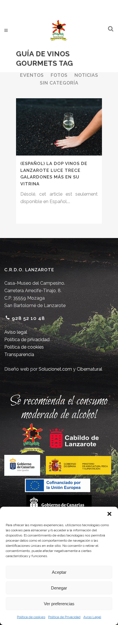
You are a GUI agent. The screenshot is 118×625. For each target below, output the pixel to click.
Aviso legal (15, 332)
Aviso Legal (92, 617)
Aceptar (59, 572)
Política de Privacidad (64, 617)
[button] (109, 514)
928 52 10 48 (28, 318)
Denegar (59, 587)
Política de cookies (31, 617)
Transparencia (19, 354)
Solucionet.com (55, 369)
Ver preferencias (59, 603)
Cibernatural (89, 369)
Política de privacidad (27, 339)
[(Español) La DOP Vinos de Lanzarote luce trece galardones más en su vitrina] (59, 127)
